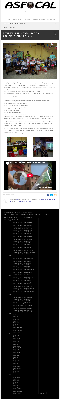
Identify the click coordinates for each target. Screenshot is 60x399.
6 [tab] (34, 158)
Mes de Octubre (16, 390)
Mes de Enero (16, 315)
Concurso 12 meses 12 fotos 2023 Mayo (22, 282)
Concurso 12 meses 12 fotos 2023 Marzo (22, 279)
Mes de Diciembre (17, 373)
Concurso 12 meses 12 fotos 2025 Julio (22, 246)
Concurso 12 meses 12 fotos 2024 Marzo (22, 260)
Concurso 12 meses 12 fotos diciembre (22, 274)
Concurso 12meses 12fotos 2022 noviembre (23, 310)
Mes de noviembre (17, 330)
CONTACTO (27, 20)
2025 (10, 235)
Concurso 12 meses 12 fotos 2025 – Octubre (23, 250)
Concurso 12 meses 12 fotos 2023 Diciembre (23, 293)
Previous (6, 147)
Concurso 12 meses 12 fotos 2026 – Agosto (23, 233)
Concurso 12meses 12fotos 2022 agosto (22, 305)
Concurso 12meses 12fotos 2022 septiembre (23, 307)
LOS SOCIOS (49, 12)
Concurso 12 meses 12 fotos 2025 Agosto (22, 247)
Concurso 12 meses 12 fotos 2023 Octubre (23, 289)
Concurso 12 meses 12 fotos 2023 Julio (22, 285)
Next (54, 147)
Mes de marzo (16, 318)
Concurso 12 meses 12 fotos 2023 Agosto (22, 286)
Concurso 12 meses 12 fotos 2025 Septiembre (23, 249)
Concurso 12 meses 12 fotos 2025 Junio (22, 244)
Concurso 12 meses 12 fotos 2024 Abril (22, 261)
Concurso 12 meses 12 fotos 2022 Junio (22, 302)
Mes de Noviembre (17, 351)
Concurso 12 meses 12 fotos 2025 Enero (22, 236)
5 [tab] (32, 158)
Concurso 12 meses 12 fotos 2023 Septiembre (23, 288)
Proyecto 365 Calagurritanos (32, 16)
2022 (10, 294)
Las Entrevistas (28, 217)
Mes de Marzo (16, 338)
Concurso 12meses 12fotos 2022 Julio (21, 304)
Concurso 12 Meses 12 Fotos (13, 20)
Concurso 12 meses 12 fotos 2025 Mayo (22, 242)
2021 (10, 313)
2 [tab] (27, 158)
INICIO (7, 12)
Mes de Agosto (16, 366)
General (9, 23)
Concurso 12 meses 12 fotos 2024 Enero (22, 257)
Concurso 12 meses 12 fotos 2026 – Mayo (22, 228)
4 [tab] (31, 158)
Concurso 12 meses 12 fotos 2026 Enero (22, 222)
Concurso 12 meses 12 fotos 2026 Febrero (23, 224)
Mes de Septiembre (17, 368)
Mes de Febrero (16, 336)
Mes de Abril (16, 360)
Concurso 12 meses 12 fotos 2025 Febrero (23, 238)
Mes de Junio (16, 363)
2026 (10, 221)
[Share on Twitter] (51, 195)
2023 (10, 275)
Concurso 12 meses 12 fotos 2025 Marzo (22, 239)
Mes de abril (16, 319)
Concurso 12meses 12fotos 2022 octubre (22, 308)
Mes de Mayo (16, 362)
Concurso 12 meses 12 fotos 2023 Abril (22, 280)
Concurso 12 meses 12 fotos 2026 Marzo (22, 225)
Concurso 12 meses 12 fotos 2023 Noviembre (23, 291)
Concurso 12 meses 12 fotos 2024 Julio (22, 266)
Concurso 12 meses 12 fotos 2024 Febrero (23, 258)
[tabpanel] (17, 147)
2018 (10, 374)
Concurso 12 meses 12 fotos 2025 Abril (22, 241)
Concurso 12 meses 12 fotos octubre (21, 271)
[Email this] (55, 195)
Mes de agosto (16, 326)
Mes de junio (16, 322)
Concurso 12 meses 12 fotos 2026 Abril (22, 227)
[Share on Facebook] (48, 195)
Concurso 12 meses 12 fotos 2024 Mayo (22, 263)
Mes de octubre (16, 329)
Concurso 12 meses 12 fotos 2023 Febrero (23, 277)
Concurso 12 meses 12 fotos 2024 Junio (22, 264)
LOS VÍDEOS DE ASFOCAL (37, 12)
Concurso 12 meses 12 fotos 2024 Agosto (22, 268)
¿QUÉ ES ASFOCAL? (16, 12)
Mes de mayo (16, 321)
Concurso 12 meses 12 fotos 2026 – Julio (22, 231)
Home (4, 23)
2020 (10, 333)
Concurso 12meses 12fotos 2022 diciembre (23, 311)
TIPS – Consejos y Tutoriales (13, 16)
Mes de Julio (16, 365)
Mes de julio (16, 324)
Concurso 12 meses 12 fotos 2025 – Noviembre (24, 252)
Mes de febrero (16, 316)
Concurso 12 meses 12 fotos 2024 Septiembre (23, 269)
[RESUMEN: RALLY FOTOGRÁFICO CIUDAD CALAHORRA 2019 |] (30, 5)
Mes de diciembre (17, 332)
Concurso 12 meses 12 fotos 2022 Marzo (22, 297)
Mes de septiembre (17, 327)
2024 (10, 255)
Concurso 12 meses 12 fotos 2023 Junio (22, 283)
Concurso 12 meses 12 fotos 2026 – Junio (22, 230)
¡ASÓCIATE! (26, 12)
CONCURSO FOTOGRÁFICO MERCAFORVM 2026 (44, 20)
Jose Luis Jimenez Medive (8, 194)
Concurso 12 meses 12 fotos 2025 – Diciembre (23, 253)
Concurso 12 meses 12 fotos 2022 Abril (22, 299)
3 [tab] (29, 158)
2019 (10, 354)
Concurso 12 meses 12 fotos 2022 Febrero (23, 296)
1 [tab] (26, 158)
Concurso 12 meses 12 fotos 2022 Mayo (22, 300)
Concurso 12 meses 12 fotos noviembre (22, 272)
